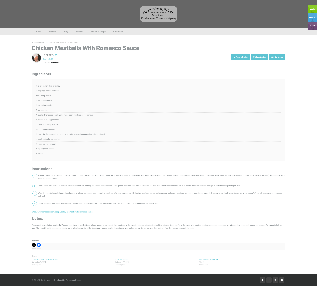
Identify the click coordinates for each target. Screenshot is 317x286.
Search (312, 26)
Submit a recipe (98, 31)
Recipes (52, 31)
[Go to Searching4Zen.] (32, 42)
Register (312, 17)
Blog (66, 31)
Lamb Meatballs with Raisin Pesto (45, 260)
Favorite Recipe (241, 57)
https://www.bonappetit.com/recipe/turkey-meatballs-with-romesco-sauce (62, 212)
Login (312, 9)
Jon (55, 54)
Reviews (79, 31)
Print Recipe (278, 57)
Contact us (118, 31)
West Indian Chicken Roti (208, 260)
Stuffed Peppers (122, 260)
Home (38, 31)
